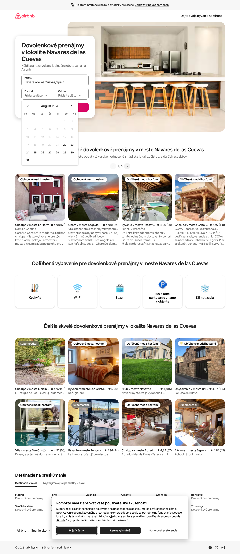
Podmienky (64, 547)
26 (42, 152)
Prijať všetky (76, 530)
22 (64, 144)
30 (72, 152)
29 (64, 152)
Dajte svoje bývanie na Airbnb (202, 16)
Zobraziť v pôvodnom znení (152, 5)
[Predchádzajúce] (113, 166)
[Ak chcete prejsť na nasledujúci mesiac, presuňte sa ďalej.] (72, 106)
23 (72, 144)
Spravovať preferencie (163, 530)
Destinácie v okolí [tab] (26, 483)
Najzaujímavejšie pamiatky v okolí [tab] (64, 483)
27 (49, 152)
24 (27, 152)
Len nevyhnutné (120, 530)
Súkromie (48, 547)
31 (27, 160)
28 (57, 152)
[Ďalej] (127, 166)
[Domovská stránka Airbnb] (25, 16)
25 (35, 152)
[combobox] (55, 82)
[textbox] (38, 95)
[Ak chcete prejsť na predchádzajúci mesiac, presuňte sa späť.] (28, 106)
